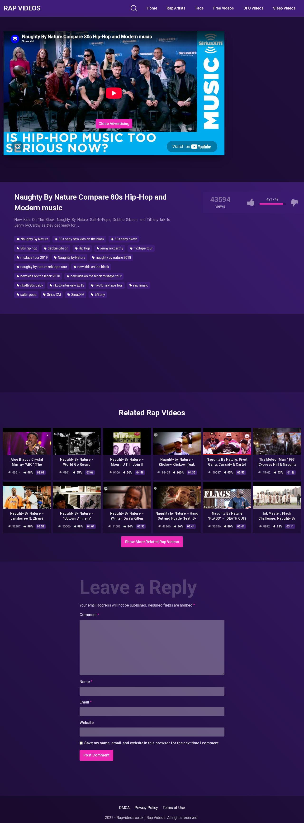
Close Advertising (114, 123)
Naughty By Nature (34, 239)
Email (85, 702)
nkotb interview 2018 (68, 285)
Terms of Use (174, 807)
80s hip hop (28, 248)
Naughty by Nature (71, 257)
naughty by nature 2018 (113, 257)
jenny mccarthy (111, 248)
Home (152, 8)
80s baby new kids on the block (81, 239)
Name (86, 681)
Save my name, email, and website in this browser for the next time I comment (151, 743)
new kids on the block (93, 267)
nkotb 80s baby (31, 285)
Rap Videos (22, 8)
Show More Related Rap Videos (152, 542)
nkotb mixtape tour (108, 285)
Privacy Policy (146, 807)
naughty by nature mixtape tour (43, 267)
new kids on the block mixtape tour (96, 276)
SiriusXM (77, 295)
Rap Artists (176, 8)
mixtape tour (143, 248)
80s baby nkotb (125, 239)
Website (86, 722)
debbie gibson (57, 248)
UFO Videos (253, 8)
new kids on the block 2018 (40, 276)
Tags (199, 8)
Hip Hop (84, 248)
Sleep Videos (284, 8)
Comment (89, 614)
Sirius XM (53, 295)
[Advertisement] (114, 87)
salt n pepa (28, 295)
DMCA (124, 807)
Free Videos (223, 8)
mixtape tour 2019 (34, 257)
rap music (140, 285)
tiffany (99, 295)
